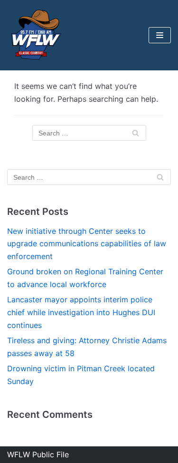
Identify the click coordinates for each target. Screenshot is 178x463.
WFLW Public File (38, 454)
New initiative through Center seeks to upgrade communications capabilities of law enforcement (86, 243)
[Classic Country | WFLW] (35, 35)
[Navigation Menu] (160, 35)
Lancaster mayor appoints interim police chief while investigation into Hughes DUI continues (81, 312)
